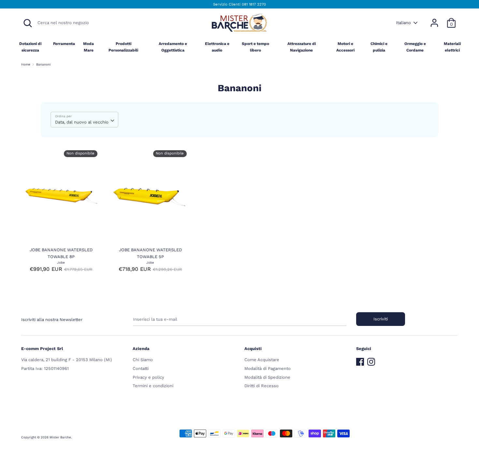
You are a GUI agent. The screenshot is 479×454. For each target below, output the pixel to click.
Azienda (141, 348)
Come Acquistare (261, 359)
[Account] (434, 19)
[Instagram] (371, 360)
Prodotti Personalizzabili (123, 46)
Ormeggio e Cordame (415, 46)
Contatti (141, 368)
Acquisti (253, 348)
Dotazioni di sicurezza (30, 46)
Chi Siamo (143, 359)
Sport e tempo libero (255, 46)
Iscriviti (380, 318)
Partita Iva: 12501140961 (45, 368)
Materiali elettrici (452, 46)
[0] (451, 19)
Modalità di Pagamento (267, 368)
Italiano (403, 22)
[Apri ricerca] (27, 23)
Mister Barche (60, 437)
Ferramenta (64, 43)
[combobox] (84, 119)
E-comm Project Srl (42, 348)
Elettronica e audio (217, 46)
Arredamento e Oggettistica (173, 46)
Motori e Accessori (345, 46)
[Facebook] (360, 360)
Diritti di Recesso (261, 385)
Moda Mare (88, 46)
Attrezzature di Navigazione (301, 46)
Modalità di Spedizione (267, 377)
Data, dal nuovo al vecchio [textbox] (82, 122)
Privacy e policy (148, 377)
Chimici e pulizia (378, 46)
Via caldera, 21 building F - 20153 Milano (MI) (66, 359)
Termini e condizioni (153, 385)
